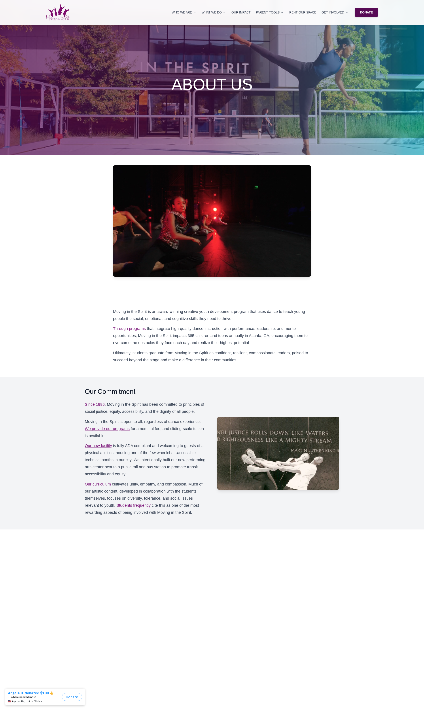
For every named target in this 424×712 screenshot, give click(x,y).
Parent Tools (268, 12)
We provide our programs (107, 428)
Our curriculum (98, 484)
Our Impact (241, 12)
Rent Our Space (302, 12)
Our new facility (98, 446)
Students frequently (133, 505)
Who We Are (182, 12)
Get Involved (333, 12)
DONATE (366, 12)
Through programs (129, 328)
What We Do (212, 12)
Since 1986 (95, 404)
